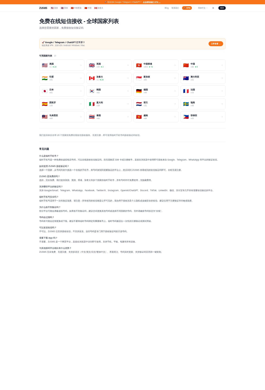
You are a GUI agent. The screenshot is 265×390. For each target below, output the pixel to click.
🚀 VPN (187, 8)
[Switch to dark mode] (213, 8)
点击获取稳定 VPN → (152, 2)
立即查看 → (216, 43)
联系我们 (175, 8)
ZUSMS (43, 8)
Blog (167, 8)
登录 (222, 8)
